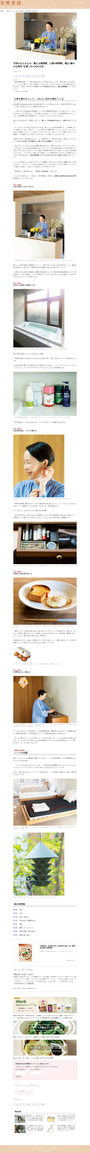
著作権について (24, 1147)
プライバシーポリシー (63, 1147)
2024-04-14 (17, 71)
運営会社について (44, 1147)
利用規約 (53, 1147)
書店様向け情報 (34, 1147)
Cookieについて (75, 1147)
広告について (14, 1147)
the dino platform (47, 1151)
